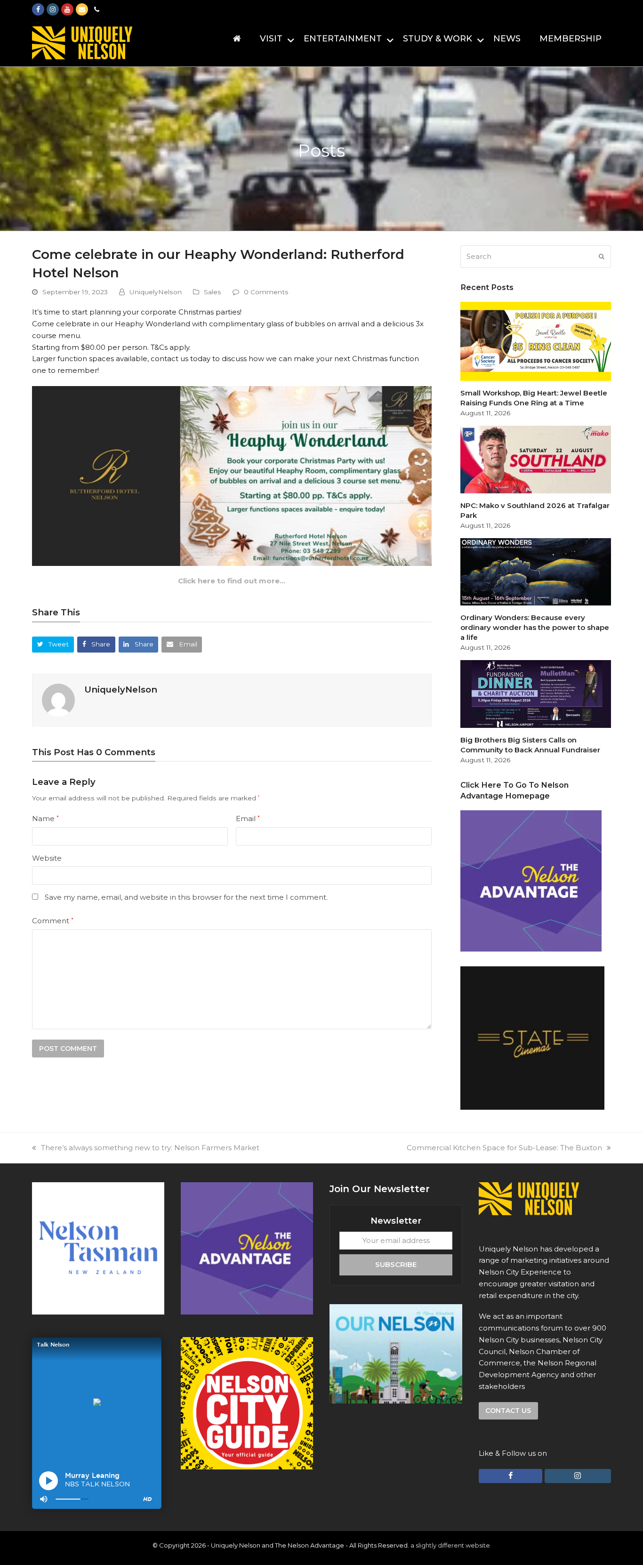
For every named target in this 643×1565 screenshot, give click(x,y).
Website (47, 858)
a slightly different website (450, 1545)
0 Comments (266, 292)
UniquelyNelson (155, 292)
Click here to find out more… (231, 580)
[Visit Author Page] (58, 699)
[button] (53, 644)
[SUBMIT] (601, 256)
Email (248, 818)
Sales (212, 292)
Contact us (508, 1410)
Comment (52, 920)
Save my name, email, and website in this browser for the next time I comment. (186, 897)
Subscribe (396, 1264)
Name (45, 818)
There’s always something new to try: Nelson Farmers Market (150, 1147)
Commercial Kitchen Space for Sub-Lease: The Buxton (504, 1147)
